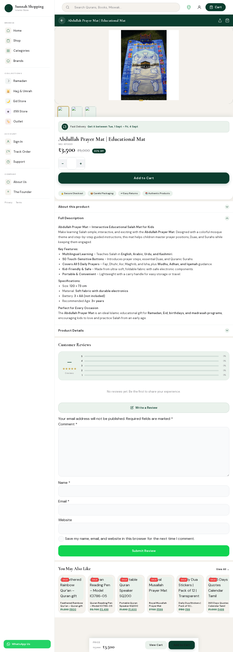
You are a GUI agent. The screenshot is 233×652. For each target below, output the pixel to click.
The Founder (22, 192)
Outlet (14, 121)
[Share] (220, 20)
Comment (67, 424)
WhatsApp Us (21, 644)
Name (64, 482)
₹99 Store (17, 111)
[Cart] (227, 20)
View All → (222, 569)
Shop (17, 41)
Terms (19, 202)
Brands (18, 61)
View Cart (156, 645)
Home (17, 31)
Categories (21, 51)
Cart (218, 7)
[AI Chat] (189, 7)
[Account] (199, 7)
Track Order (22, 152)
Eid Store (16, 101)
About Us (20, 182)
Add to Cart (144, 178)
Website (65, 520)
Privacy (8, 202)
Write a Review (146, 408)
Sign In (18, 142)
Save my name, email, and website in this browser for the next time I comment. (130, 538)
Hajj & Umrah (19, 91)
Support (19, 162)
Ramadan (17, 81)
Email (63, 501)
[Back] (62, 20)
